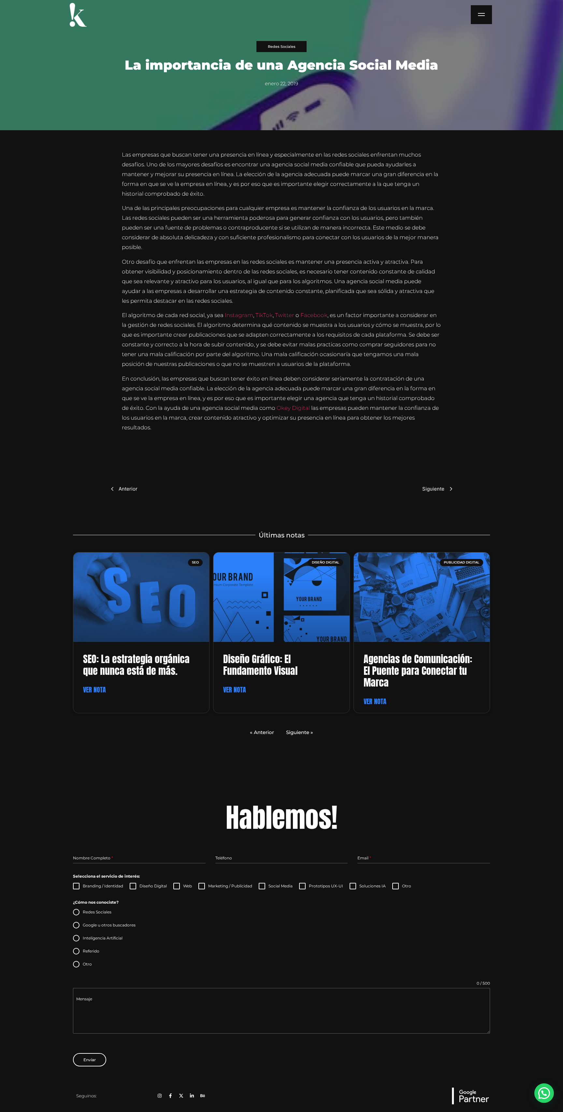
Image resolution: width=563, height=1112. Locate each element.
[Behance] (202, 1095)
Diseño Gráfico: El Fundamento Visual (260, 665)
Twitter (285, 315)
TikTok (264, 315)
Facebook (313, 315)
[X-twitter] (181, 1095)
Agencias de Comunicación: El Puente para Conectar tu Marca (418, 671)
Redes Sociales (282, 46)
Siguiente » (299, 732)
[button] (544, 1093)
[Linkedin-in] (191, 1095)
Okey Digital (293, 408)
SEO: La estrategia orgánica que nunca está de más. (136, 665)
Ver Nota (94, 690)
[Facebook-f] (170, 1095)
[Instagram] (159, 1095)
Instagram (239, 315)
